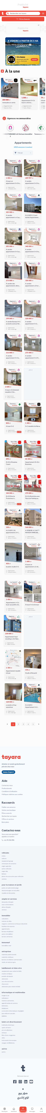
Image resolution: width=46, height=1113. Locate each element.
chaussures (5, 984)
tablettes (4, 1016)
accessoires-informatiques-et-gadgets (13, 1011)
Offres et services (8, 819)
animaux (4, 1032)
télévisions (5, 1006)
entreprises (6, 951)
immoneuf (6, 942)
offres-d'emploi (6, 907)
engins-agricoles (6, 866)
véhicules (5, 853)
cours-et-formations (7, 904)
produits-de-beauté (7, 976)
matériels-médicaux (7, 957)
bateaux (4, 874)
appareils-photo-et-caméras (10, 1003)
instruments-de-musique (9, 1040)
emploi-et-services (9, 899)
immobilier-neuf (6, 945)
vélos (3, 1038)
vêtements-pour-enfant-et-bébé (11, 986)
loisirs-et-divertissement (12, 1022)
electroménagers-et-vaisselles (10, 890)
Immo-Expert (8, 772)
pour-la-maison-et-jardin (12, 885)
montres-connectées (8, 1000)
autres (4, 1049)
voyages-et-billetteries (8, 1043)
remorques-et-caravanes (9, 863)
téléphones (5, 1008)
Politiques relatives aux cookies (12, 794)
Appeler (34, 59)
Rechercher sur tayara (9, 816)
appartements (6, 929)
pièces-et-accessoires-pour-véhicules (13, 876)
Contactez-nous (7, 785)
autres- (4, 1052)
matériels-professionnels (9, 954)
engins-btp (5, 871)
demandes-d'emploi (7, 902)
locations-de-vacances (8, 926)
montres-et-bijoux (7, 974)
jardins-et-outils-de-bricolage (10, 888)
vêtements (5, 979)
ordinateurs (5, 998)
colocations (5, 918)
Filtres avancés (7, 813)
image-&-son (5, 995)
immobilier (6, 915)
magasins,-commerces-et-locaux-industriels (14, 924)
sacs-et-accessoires (7, 981)
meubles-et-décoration (8, 893)
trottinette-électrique (8, 1025)
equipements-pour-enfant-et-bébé (12, 971)
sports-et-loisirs (6, 1027)
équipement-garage (7, 861)
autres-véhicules (6, 869)
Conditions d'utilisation (9, 791)
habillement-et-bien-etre (12, 968)
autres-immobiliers (7, 934)
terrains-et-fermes (7, 936)
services (4, 910)
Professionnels (7, 788)
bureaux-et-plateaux (7, 931)
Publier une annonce (8, 807)
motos (3, 856)
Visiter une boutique (9, 810)
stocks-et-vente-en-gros (9, 962)
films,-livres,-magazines (8, 1035)
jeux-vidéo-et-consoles (8, 1013)
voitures (4, 858)
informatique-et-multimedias (13, 992)
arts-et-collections (7, 1030)
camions (4, 879)
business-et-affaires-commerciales (12, 959)
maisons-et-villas (7, 921)
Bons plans (5, 822)
